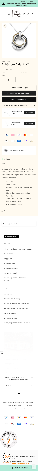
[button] (4, 14)
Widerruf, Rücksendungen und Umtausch (18, 249)
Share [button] (6, 211)
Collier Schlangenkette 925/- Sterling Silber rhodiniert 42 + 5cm (17, 122)
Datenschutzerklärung (12, 299)
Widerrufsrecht (30, 402)
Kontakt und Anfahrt (11, 273)
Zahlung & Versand (10, 318)
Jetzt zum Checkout (19, 99)
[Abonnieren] (31, 385)
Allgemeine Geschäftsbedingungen (16, 308)
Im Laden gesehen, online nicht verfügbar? (15, 279)
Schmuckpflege (9, 263)
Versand (11, 72)
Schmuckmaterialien (11, 268)
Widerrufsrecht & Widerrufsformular (16, 304)
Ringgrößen (8, 259)
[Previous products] (30, 105)
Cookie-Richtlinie (10, 313)
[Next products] (34, 105)
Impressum (8, 294)
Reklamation (8, 254)
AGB (24, 405)
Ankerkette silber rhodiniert (17, 111)
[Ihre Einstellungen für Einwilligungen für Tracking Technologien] (1, 353)
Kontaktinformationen (15, 409)
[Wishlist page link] (24, 14)
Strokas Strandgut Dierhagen (16, 402)
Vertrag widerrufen (11, 236)
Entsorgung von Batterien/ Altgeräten (17, 323)
